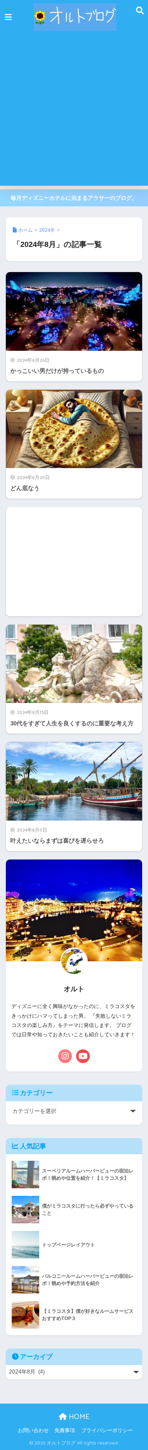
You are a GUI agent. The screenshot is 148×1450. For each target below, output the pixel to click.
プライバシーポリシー (107, 1430)
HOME (78, 1416)
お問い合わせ (33, 1430)
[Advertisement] (74, 112)
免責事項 (64, 1430)
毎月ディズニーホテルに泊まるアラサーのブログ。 (74, 198)
